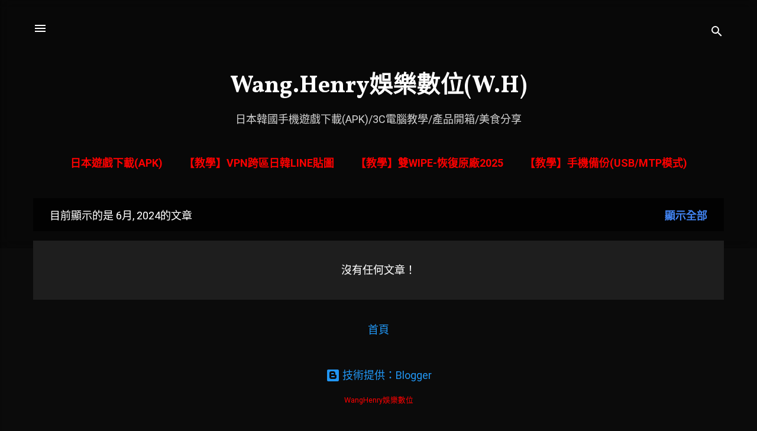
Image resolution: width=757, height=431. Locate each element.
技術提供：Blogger (386, 375)
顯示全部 (686, 215)
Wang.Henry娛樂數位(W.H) (378, 86)
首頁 (378, 329)
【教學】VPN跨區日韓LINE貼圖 (259, 163)
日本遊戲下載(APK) (116, 163)
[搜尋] (717, 32)
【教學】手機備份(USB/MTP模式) (606, 163)
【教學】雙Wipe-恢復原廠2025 (429, 163)
